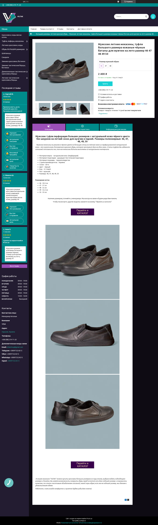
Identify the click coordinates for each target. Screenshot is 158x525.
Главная (34, 29)
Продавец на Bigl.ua (79, 520)
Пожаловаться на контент (70, 522)
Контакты (70, 29)
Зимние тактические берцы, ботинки (13, 66)
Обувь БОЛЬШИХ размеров (13, 49)
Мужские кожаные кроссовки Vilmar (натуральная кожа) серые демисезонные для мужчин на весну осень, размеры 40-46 (14, 120)
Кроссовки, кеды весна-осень (12, 36)
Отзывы (60, 29)
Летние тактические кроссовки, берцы (10, 79)
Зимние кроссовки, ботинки (13, 61)
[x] (128, 500)
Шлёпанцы (6, 53)
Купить (105, 84)
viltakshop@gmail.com (15, 347)
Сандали (5, 57)
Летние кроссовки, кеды (12, 45)
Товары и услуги (46, 29)
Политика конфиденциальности (91, 522)
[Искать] (146, 16)
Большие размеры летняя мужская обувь (52, 34)
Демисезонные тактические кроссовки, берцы (14, 73)
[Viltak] (9, 16)
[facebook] (126, 500)
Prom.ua (89, 518)
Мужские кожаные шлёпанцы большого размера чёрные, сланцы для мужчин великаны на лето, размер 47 (14, 253)
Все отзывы (14, 266)
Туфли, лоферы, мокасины (13, 41)
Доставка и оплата (85, 29)
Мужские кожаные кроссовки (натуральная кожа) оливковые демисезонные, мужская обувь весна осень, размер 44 (15, 194)
